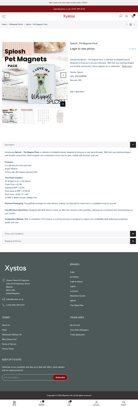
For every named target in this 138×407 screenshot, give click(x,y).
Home (4, 24)
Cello (72, 272)
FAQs (4, 330)
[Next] (63, 75)
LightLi (73, 286)
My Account (75, 325)
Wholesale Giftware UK (12, 334)
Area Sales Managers (79, 330)
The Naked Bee (76, 305)
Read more (127, 66)
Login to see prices (82, 48)
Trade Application (77, 334)
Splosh (80, 72)
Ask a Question (77, 92)
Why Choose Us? (9, 339)
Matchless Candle (77, 296)
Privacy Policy (8, 349)
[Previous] (6, 75)
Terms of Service (9, 344)
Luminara (74, 291)
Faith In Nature (76, 282)
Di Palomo (74, 277)
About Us (6, 325)
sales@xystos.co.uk (14, 299)
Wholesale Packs (16, 24)
